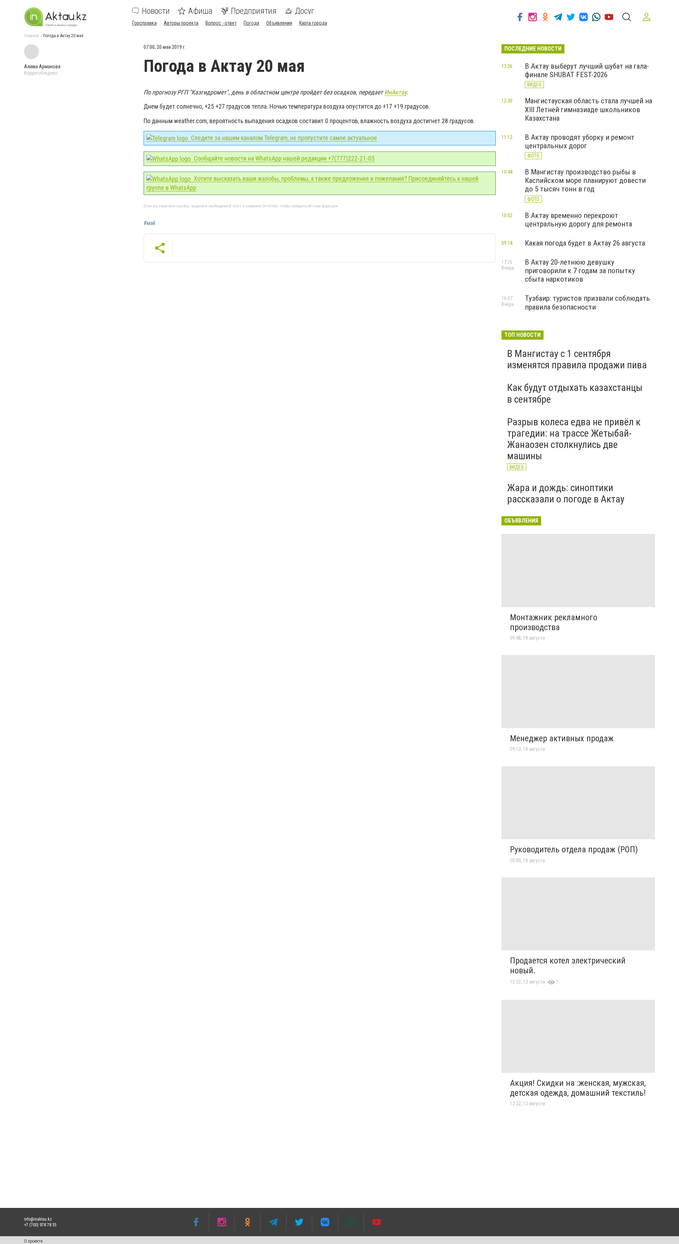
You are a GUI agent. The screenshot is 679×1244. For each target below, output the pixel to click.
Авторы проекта (181, 23)
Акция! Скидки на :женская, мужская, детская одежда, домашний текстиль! (578, 1088)
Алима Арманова (42, 66)
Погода (251, 23)
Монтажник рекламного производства (553, 622)
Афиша (200, 11)
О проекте (33, 1241)
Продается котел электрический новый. (568, 965)
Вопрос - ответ (221, 23)
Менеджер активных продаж (562, 738)
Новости (156, 11)
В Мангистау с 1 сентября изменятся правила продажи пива (577, 359)
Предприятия (254, 11)
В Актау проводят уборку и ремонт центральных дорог (579, 141)
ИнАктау (395, 92)
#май (149, 223)
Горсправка (144, 23)
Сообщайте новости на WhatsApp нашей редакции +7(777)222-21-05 (283, 158)
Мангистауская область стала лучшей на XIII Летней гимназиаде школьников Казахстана (588, 109)
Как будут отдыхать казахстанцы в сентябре (575, 393)
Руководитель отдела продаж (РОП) (574, 849)
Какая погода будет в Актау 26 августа (585, 243)
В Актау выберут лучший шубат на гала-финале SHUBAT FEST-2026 (587, 70)
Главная (31, 35)
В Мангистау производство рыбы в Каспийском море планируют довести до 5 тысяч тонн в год (585, 180)
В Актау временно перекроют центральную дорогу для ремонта (578, 219)
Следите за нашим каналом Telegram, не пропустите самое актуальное (283, 138)
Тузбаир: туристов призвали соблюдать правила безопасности (587, 302)
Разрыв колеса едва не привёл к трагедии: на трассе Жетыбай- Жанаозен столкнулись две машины (573, 439)
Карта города (313, 23)
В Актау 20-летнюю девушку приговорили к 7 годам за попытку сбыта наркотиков (580, 270)
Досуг (304, 11)
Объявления (279, 23)
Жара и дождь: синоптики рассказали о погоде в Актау (566, 493)
